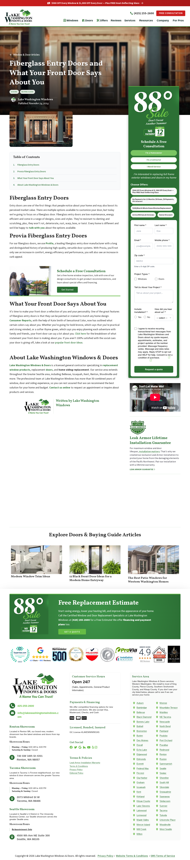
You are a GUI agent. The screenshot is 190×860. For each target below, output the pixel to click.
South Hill (164, 782)
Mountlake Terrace (169, 707)
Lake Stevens (143, 806)
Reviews (116, 20)
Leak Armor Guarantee (141, 469)
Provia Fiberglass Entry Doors (31, 171)
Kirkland (140, 796)
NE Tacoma (165, 717)
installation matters (149, 451)
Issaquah (141, 787)
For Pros (178, 20)
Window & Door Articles (26, 54)
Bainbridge (142, 707)
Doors (89, 20)
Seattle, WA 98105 (28, 839)
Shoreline (164, 778)
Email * (137, 240)
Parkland (164, 731)
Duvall (140, 745)
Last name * (161, 225)
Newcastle (165, 721)
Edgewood (142, 754)
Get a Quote (72, 631)
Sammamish (166, 763)
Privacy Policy (76, 770)
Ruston (163, 759)
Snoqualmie (165, 792)
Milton (139, 834)
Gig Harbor (142, 778)
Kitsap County (143, 801)
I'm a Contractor (154, 159)
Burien (140, 735)
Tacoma (163, 810)
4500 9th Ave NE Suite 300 (33, 835)
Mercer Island (143, 824)
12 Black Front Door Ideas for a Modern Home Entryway (90, 578)
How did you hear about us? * (163, 310)
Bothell (140, 726)
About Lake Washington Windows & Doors (37, 184)
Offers (104, 20)
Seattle (163, 768)
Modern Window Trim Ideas (30, 576)
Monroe (163, 703)
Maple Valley (143, 820)
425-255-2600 (25, 705)
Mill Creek (141, 829)
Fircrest (140, 773)
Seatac (163, 773)
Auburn (140, 703)
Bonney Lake (143, 721)
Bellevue (141, 712)
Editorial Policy (76, 773)
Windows (72, 20)
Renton (163, 754)
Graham (141, 782)
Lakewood (142, 810)
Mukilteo (164, 712)
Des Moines (142, 740)
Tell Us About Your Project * (148, 287)
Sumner (163, 806)
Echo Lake (142, 749)
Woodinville (165, 824)
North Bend (165, 726)
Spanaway (165, 796)
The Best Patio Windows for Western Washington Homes (148, 580)
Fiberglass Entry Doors (28, 164)
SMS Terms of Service (163, 855)
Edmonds (141, 759)
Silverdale (164, 787)
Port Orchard (166, 740)
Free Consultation (171, 13)
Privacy (164, 357)
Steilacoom (165, 801)
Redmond (164, 749)
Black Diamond (144, 717)
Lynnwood (141, 815)
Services (129, 20)
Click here (80, 333)
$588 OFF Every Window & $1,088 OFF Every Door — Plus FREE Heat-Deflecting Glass (95, 3)
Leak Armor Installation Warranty (85, 763)
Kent (139, 792)
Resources (146, 20)
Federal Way (143, 768)
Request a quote (154, 369)
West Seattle (166, 829)
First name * (140, 225)
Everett (140, 763)
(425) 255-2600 (144, 13)
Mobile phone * (162, 240)
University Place (167, 820)
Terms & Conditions (79, 766)
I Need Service (154, 166)
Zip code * (139, 255)
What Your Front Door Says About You (35, 178)
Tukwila (163, 815)
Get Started (67, 289)
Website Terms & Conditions (132, 855)
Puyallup (164, 745)
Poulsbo (163, 735)
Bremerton (142, 731)
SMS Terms (143, 360)
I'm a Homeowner (153, 152)
